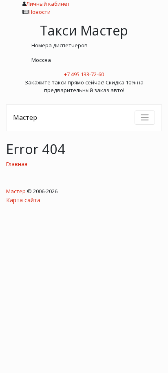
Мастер (25, 117)
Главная (16, 164)
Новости (40, 11)
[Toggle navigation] (145, 117)
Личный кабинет (48, 3)
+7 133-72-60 (84, 74)
